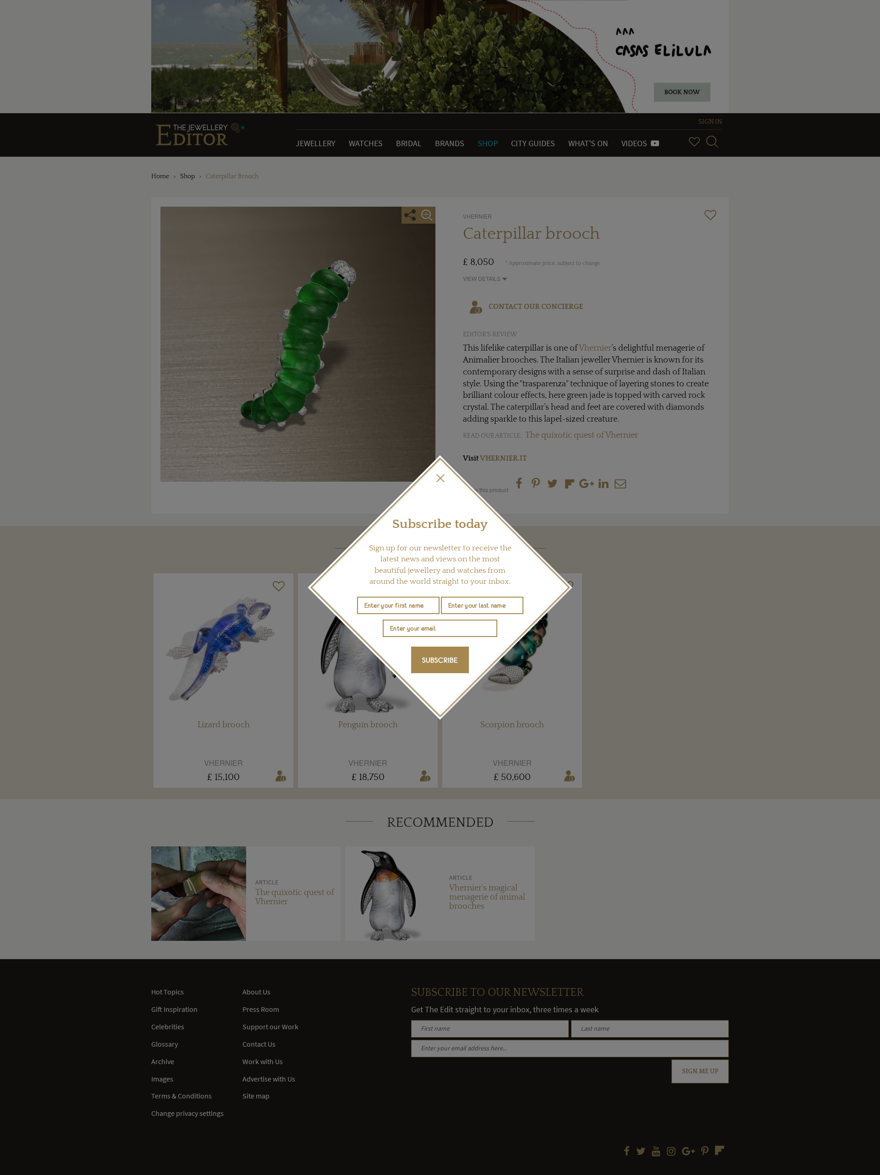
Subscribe (440, 660)
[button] (440, 478)
